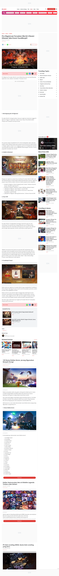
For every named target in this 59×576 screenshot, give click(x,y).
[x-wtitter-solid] (32, 74)
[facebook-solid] (30, 74)
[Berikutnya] (37, 346)
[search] (46, 9)
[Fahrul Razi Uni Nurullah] (3, 335)
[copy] (35, 74)
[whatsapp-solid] (27, 74)
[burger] (56, 9)
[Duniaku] (4, 9)
